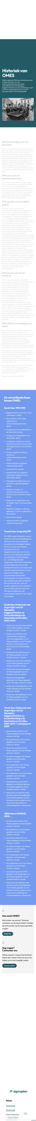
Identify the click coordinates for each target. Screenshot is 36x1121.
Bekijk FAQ (7, 934)
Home (4, 7)
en (27, 4)
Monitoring (10, 1110)
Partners (21, 7)
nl (23, 4)
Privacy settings (25, 1113)
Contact (28, 7)
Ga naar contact (9, 966)
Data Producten (12, 1114)
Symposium (10, 1105)
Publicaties (12, 7)
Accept (9, 1117)
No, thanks (15, 1117)
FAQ (3, 10)
